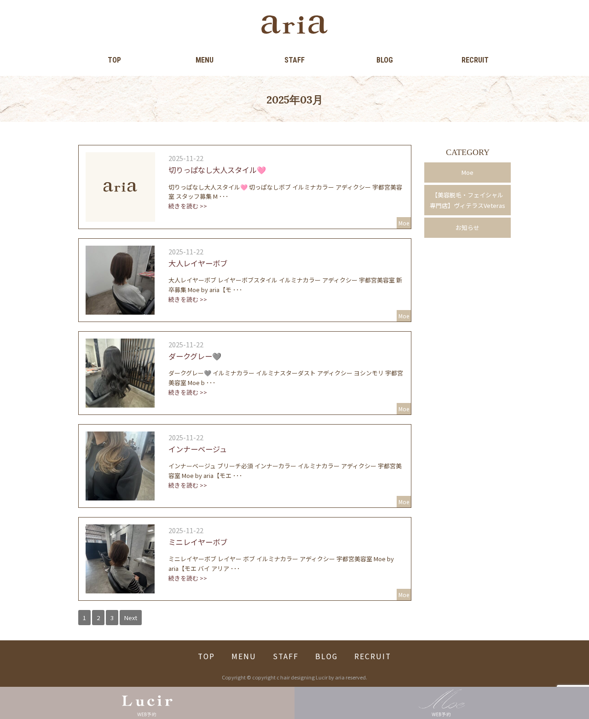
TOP (114, 60)
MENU (205, 60)
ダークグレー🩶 (194, 356)
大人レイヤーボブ (197, 263)
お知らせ (467, 227)
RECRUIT (475, 60)
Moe (468, 172)
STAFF (294, 60)
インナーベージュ (197, 448)
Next (130, 617)
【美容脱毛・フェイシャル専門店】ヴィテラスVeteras (467, 200)
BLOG (384, 60)
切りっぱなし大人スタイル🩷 (217, 169)
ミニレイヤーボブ (197, 541)
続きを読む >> (187, 205)
